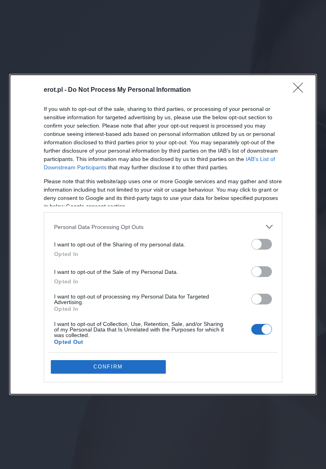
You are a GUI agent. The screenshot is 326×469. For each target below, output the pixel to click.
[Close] (300, 90)
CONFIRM (108, 367)
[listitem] (163, 227)
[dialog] (163, 234)
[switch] (261, 244)
